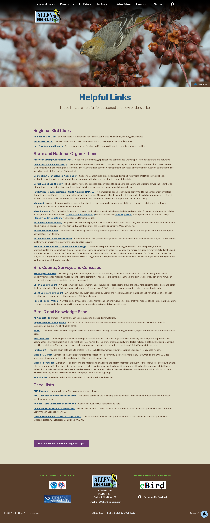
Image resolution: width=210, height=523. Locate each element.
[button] (68, 4)
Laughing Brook (123, 214)
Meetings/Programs (46, 4)
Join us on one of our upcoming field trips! (61, 443)
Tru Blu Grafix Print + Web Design (121, 513)
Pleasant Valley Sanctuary (48, 218)
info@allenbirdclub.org (108, 502)
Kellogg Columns (123, 4)
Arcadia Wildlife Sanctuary (80, 214)
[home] (48, 16)
